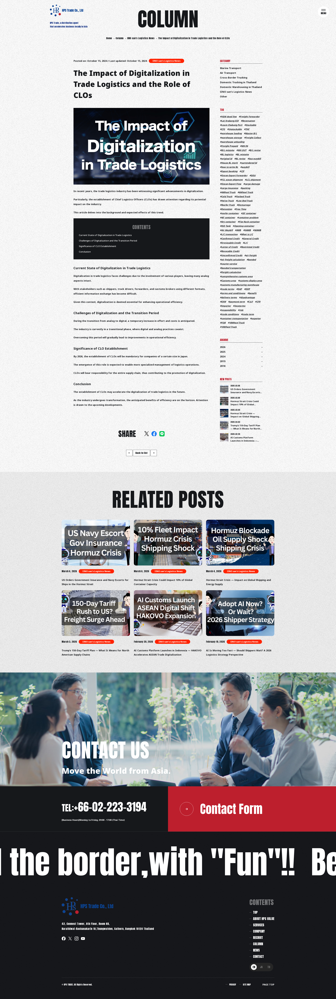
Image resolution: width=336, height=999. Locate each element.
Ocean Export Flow (231, 183)
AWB (238, 230)
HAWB (248, 230)
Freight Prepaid (229, 146)
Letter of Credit (229, 247)
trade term (248, 314)
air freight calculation (233, 259)
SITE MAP (247, 984)
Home (109, 38)
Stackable (251, 125)
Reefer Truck (228, 204)
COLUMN (258, 944)
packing (246, 188)
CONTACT (258, 956)
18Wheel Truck (237, 322)
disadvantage (247, 297)
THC (247, 129)
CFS (223, 129)
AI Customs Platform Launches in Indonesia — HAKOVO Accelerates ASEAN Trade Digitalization (167, 652)
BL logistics (227, 154)
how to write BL (229, 167)
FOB (223, 322)
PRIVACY (232, 984)
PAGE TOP (268, 984)
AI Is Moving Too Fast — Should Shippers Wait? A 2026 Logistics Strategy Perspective (238, 652)
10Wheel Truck (229, 326)
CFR (258, 301)
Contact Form (231, 809)
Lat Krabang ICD (230, 120)
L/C (246, 242)
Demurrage (244, 204)
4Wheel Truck (228, 192)
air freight (251, 255)
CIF (242, 171)
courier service (229, 263)
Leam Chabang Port (231, 125)
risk (241, 310)
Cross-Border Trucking (233, 77)
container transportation (234, 318)
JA (261, 967)
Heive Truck (227, 200)
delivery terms (229, 297)
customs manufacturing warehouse (240, 284)
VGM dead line (229, 116)
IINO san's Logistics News (141, 38)
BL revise (240, 158)
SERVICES (258, 925)
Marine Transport (230, 68)
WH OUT (242, 150)
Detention (226, 209)
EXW (223, 301)
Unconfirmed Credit (231, 255)
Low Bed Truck (245, 200)
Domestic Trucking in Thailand (238, 82)
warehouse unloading (232, 141)
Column (120, 38)
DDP (247, 289)
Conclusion (85, 251)
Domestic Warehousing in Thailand (241, 87)
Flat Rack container (249, 221)
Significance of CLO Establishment (97, 246)
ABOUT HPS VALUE (263, 918)
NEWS (256, 950)
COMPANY (259, 931)
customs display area (250, 280)
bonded (252, 259)
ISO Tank (226, 226)
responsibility (228, 310)
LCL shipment (253, 179)
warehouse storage (231, 137)
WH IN (244, 146)
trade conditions (230, 314)
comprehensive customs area (237, 276)
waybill (245, 167)
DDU (253, 175)
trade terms (227, 289)
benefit (252, 293)
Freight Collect (253, 137)
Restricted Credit (250, 247)
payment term (237, 301)
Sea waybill (255, 158)
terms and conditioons (233, 293)
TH (268, 967)
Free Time (241, 209)
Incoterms (239, 305)
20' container (249, 213)
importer (226, 305)
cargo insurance (229, 188)
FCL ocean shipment (232, 179)
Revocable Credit (230, 251)
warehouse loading (231, 133)
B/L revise (255, 150)
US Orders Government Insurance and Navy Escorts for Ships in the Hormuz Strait (95, 582)
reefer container (230, 213)
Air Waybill (227, 230)
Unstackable (235, 129)
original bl (226, 158)
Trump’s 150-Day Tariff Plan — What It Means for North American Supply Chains (245, 428)
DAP (240, 289)
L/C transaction (229, 234)
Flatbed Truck (243, 196)
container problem (248, 217)
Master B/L (251, 133)
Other (223, 96)
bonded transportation (233, 268)
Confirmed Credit (230, 238)
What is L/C (247, 234)
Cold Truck (226, 196)
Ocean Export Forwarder (234, 175)
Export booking (229, 171)
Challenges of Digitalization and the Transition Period (108, 240)
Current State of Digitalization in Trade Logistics (105, 235)
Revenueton (248, 120)
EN (254, 967)
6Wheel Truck (246, 192)
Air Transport (228, 72)
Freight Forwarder (250, 116)
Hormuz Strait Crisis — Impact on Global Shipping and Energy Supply (244, 416)
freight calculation (231, 272)
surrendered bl (249, 162)
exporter (256, 318)
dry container (228, 221)
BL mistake (243, 154)
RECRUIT (258, 937)
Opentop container (244, 226)
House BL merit (229, 162)
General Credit (251, 238)
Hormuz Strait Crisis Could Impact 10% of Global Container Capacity (244, 404)
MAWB (257, 230)
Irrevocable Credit (231, 242)
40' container (228, 217)
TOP (255, 912)
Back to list (141, 453)
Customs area (228, 280)
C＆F (250, 301)
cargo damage (252, 183)
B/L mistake (227, 150)
